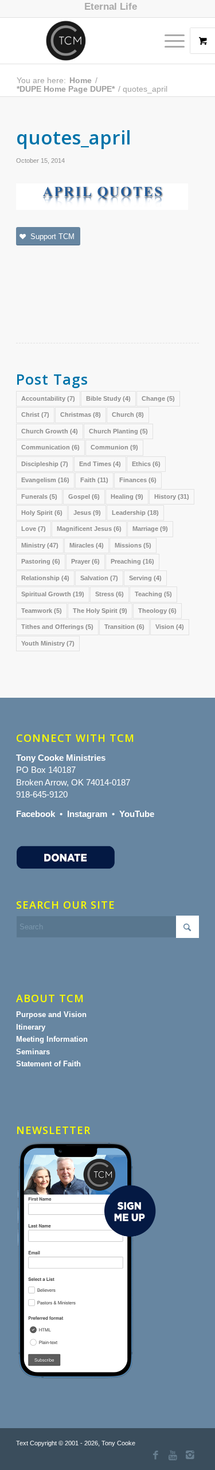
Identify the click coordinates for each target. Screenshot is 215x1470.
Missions (133, 545)
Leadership (135, 512)
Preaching (132, 561)
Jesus (87, 512)
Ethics (146, 463)
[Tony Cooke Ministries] (89, 41)
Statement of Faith (48, 1064)
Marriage (150, 528)
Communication (50, 447)
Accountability (48, 398)
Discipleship (44, 463)
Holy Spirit (41, 512)
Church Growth (49, 431)
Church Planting (118, 431)
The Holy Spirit (100, 610)
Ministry (39, 545)
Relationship (45, 577)
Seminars (33, 1051)
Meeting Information (52, 1039)
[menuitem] (111, 7)
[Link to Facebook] (156, 1455)
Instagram (87, 814)
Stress (109, 594)
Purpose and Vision (51, 1014)
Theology (157, 610)
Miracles (86, 545)
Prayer (85, 561)
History (171, 496)
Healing (127, 496)
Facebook (35, 814)
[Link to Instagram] (190, 1455)
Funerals (39, 496)
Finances (138, 479)
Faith (94, 479)
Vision (169, 626)
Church (128, 414)
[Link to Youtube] (173, 1455)
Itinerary (30, 1027)
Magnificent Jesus (89, 528)
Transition (124, 626)
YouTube (136, 814)
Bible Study (108, 398)
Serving (145, 577)
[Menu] (169, 41)
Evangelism (45, 479)
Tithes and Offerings (57, 626)
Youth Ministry (48, 643)
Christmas (80, 414)
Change (158, 398)
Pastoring (40, 561)
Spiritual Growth (52, 594)
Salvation (99, 577)
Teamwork (41, 610)
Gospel (84, 496)
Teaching (153, 594)
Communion (114, 447)
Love (33, 528)
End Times (100, 463)
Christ (35, 414)
